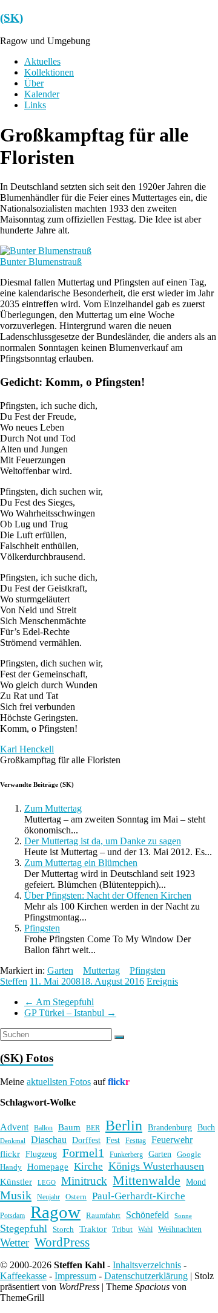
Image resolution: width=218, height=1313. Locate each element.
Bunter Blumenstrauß (41, 261)
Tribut (122, 1229)
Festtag (135, 1141)
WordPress (62, 1242)
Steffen (13, 981)
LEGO (47, 1182)
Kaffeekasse (23, 1276)
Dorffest (86, 1140)
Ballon (43, 1128)
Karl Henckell (27, 749)
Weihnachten (180, 1229)
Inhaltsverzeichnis (147, 1265)
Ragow (55, 1212)
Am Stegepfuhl (59, 1002)
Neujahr (48, 1197)
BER (93, 1128)
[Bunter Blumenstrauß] (45, 251)
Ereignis (162, 981)
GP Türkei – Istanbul (70, 1013)
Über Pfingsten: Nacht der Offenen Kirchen (107, 895)
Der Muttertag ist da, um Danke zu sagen (102, 841)
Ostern (76, 1196)
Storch (63, 1229)
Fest (113, 1140)
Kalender (41, 94)
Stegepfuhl (23, 1228)
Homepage (47, 1166)
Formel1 (83, 1152)
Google (189, 1154)
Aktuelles (42, 61)
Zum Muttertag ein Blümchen (80, 863)
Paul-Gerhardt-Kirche (138, 1196)
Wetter (14, 1242)
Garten (60, 970)
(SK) (11, 17)
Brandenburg (170, 1127)
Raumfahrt (103, 1215)
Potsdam (12, 1215)
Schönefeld (147, 1214)
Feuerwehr (172, 1140)
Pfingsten (42, 928)
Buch (206, 1127)
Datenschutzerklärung (146, 1276)
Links (35, 105)
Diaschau (49, 1139)
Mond (196, 1182)
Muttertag (101, 970)
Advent (14, 1127)
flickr (10, 1153)
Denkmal (12, 1140)
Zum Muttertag (53, 808)
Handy (11, 1166)
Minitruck (84, 1181)
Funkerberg (126, 1154)
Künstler (16, 1182)
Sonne (183, 1216)
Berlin (123, 1125)
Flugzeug (41, 1154)
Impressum (75, 1276)
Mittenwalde (146, 1180)
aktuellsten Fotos (59, 1082)
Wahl (145, 1229)
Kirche (88, 1166)
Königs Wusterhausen (156, 1166)
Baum (69, 1127)
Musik (15, 1195)
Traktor (93, 1229)
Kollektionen (49, 72)
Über (34, 83)
